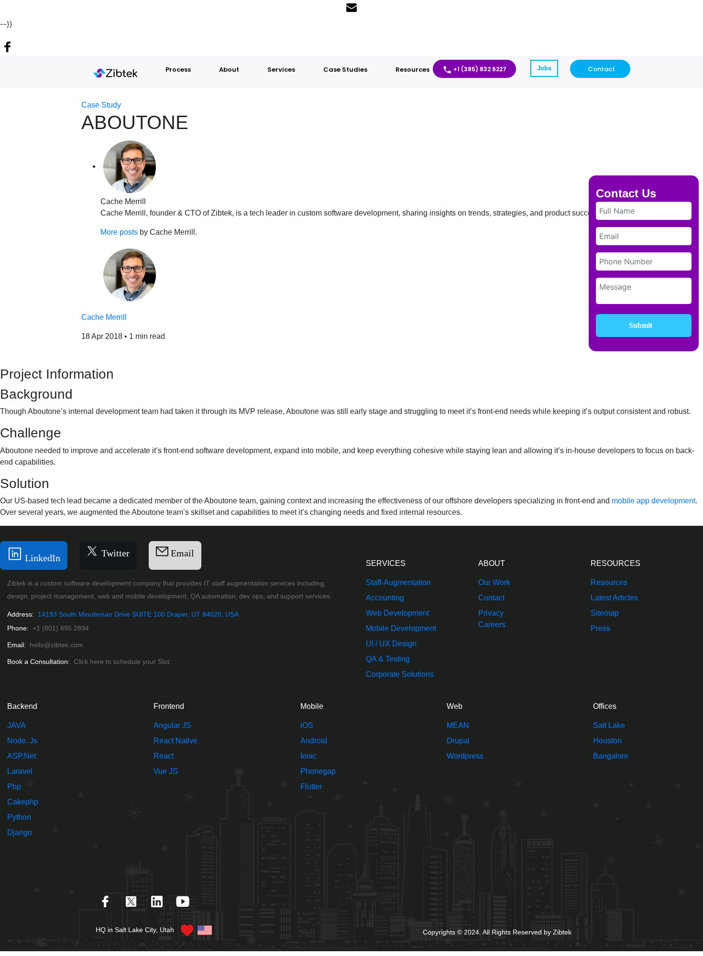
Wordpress (465, 756)
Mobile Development (401, 628)
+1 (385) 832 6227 (479, 69)
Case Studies (345, 69)
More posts (119, 232)
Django (19, 832)
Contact (601, 69)
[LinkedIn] (158, 900)
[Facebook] (106, 900)
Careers (491, 624)
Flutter (311, 786)
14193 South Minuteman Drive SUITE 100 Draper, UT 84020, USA (137, 614)
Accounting (385, 598)
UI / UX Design (391, 644)
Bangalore (610, 756)
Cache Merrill (104, 317)
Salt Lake (609, 725)
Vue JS (166, 771)
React (164, 756)
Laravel (20, 771)
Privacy (491, 613)
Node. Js (22, 741)
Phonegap (318, 771)
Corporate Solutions (400, 674)
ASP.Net (21, 756)
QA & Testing (388, 659)
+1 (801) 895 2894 (61, 628)
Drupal (458, 741)
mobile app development (653, 501)
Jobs (544, 68)
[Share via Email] (351, 9)
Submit (640, 325)
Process (178, 69)
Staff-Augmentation (398, 582)
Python (19, 817)
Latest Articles (614, 598)
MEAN (458, 725)
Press (600, 628)
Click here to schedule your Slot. (122, 661)
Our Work (494, 582)
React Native (176, 741)
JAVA (16, 725)
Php (14, 786)
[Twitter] (132, 900)
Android (313, 741)
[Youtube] (183, 900)
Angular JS (172, 725)
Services (281, 69)
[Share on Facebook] (7, 48)
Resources (412, 69)
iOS (306, 725)
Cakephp (22, 802)
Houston (607, 741)
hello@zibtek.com (56, 645)
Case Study (101, 105)
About (229, 69)
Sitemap (605, 613)
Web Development (397, 613)
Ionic (308, 756)
